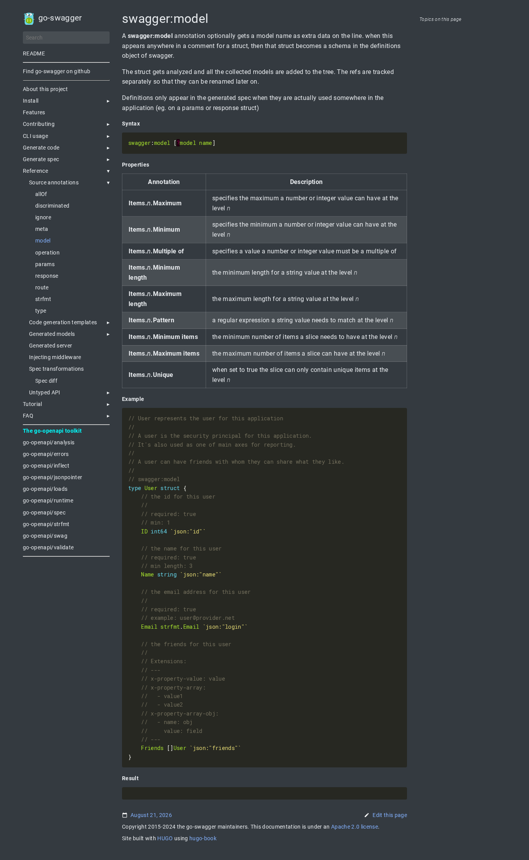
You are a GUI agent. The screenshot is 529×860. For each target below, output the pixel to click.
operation (47, 252)
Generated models (52, 334)
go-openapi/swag (45, 536)
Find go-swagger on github (56, 71)
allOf (41, 194)
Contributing (39, 124)
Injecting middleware (55, 357)
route (42, 287)
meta (41, 229)
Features (34, 112)
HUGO (165, 838)
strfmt (43, 299)
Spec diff (46, 381)
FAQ (28, 416)
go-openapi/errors (46, 454)
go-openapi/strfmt (46, 524)
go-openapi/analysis (48, 442)
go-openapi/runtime (48, 500)
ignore (43, 217)
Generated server (50, 345)
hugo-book (202, 838)
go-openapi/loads (45, 489)
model (43, 240)
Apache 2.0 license (354, 827)
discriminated (52, 206)
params (45, 264)
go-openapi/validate (48, 547)
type (40, 311)
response (46, 276)
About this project (45, 89)
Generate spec (41, 159)
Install (30, 101)
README (34, 53)
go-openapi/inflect (46, 466)
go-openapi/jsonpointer (52, 477)
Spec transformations (56, 369)
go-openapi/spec (44, 512)
